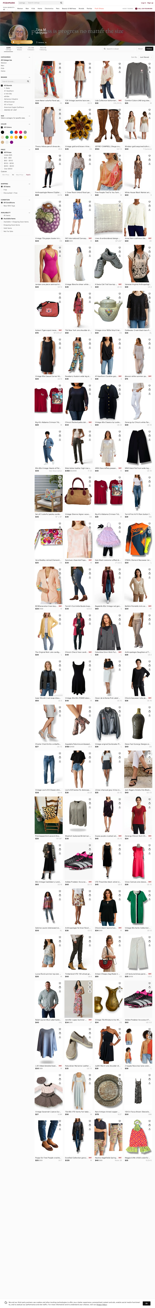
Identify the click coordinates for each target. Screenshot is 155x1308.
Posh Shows (99, 8)
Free (5, 190)
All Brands (8, 85)
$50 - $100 (8, 161)
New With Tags (9, 206)
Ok (146, 1303)
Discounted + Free (10, 193)
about (140, 49)
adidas (6, 96)
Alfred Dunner (9, 102)
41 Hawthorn (9, 91)
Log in (143, 3)
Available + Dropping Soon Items (16, 222)
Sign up (150, 3)
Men (27, 8)
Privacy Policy (102, 1305)
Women (20, 8)
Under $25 (8, 155)
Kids (33, 8)
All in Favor (8, 105)
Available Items (9, 219)
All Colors (8, 127)
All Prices (7, 152)
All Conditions (9, 203)
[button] (23, 3)
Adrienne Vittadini (11, 99)
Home (40, 8)
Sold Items (8, 228)
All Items (7, 187)
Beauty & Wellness (69, 8)
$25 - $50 (8, 158)
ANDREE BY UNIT (10, 110)
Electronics (49, 8)
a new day (8, 94)
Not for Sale (8, 231)
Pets (57, 8)
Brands (81, 8)
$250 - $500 (9, 166)
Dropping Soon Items (12, 225)
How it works (128, 8)
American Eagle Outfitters (14, 107)
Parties (89, 8)
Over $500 (8, 169)
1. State (7, 88)
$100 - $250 (9, 163)
